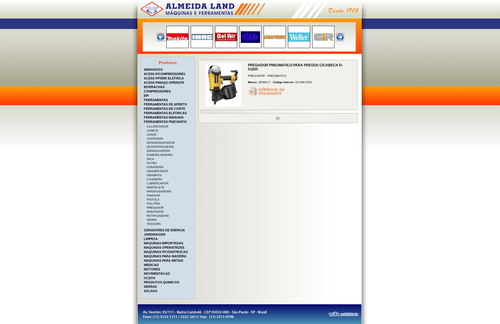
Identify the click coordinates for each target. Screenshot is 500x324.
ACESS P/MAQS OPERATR (164, 82)
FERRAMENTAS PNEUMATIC (165, 121)
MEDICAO (151, 265)
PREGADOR (155, 207)
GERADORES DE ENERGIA (164, 230)
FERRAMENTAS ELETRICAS (165, 113)
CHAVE (152, 134)
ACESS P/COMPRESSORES (164, 74)
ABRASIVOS (153, 69)
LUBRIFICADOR (157, 183)
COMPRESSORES (157, 91)
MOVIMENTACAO (157, 273)
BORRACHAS (154, 87)
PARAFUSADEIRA (159, 191)
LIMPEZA (151, 239)
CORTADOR (155, 138)
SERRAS (150, 286)
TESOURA (154, 223)
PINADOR (153, 195)
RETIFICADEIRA (158, 215)
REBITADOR (155, 211)
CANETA (152, 130)
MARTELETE (155, 187)
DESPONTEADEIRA (160, 146)
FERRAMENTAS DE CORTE (164, 108)
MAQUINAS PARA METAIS (163, 260)
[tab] (168, 69)
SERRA (152, 219)
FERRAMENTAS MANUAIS (163, 117)
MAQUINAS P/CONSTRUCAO (166, 252)
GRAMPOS (154, 175)
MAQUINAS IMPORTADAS (163, 243)
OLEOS (149, 278)
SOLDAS (150, 291)
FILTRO (152, 163)
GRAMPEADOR (157, 171)
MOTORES (152, 269)
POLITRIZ (153, 203)
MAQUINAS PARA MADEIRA (165, 256)
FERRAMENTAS (156, 100)
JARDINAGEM (154, 234)
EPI (146, 95)
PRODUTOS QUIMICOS (161, 282)
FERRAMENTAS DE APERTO (165, 104)
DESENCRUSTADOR (161, 142)
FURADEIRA (155, 167)
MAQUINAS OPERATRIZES (164, 247)
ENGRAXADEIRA (158, 150)
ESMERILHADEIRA (160, 154)
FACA (150, 159)
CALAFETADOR (157, 126)
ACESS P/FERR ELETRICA (164, 78)
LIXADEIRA (154, 179)
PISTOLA (153, 199)
